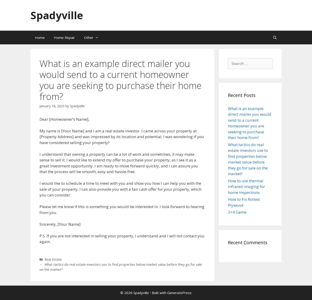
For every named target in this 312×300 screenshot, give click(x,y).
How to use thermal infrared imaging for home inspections (246, 186)
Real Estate (53, 259)
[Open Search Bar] (275, 37)
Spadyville (56, 15)
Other (88, 37)
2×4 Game (237, 212)
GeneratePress (179, 292)
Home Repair (64, 37)
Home (40, 37)
